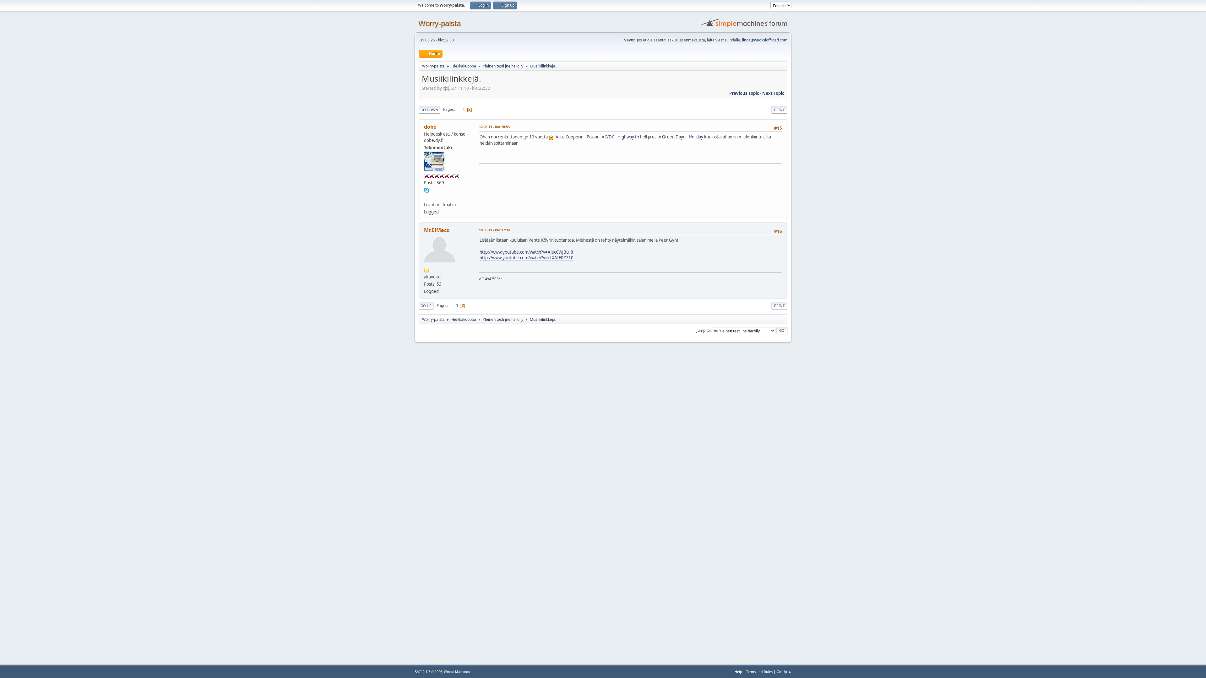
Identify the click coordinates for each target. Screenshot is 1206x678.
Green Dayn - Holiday (682, 137)
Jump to (703, 330)
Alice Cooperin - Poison (578, 137)
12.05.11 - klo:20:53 (494, 126)
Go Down (429, 109)
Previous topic (744, 93)
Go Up (426, 305)
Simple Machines (457, 672)
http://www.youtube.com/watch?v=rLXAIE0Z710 (526, 258)
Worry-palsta (439, 23)
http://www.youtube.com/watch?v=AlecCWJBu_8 (526, 252)
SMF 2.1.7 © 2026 (428, 672)
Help (738, 671)
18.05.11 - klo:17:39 (494, 230)
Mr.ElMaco (437, 230)
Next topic (773, 93)
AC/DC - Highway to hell (625, 137)
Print (779, 109)
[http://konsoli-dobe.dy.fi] (426, 197)
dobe (430, 126)
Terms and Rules (759, 671)
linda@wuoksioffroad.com (764, 40)
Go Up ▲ (784, 671)
